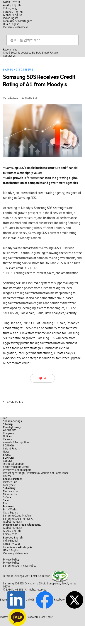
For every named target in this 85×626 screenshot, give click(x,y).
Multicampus (10, 491)
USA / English (11, 24)
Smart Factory (50, 52)
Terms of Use (10, 575)
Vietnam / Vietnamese (15, 27)
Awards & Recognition (16, 442)
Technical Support (13, 463)
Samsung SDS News (18, 69)
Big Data (36, 52)
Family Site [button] (9, 485)
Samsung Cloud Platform (18, 515)
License (7, 476)
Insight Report (11, 448)
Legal (21, 575)
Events (7, 454)
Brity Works (10, 509)
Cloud (6, 52)
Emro (6, 503)
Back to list (14, 401)
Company (8, 433)
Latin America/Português (17, 21)
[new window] (60, 575)
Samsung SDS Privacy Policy (19, 565)
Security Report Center (16, 466)
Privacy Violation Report (17, 469)
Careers (7, 439)
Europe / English (13, 11)
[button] (10, 430)
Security (15, 52)
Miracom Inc (10, 494)
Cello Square (10, 512)
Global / (12, 521)
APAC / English (12, 5)
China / (10, 8)
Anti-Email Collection (37, 575)
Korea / (11, 1)
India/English (11, 18)
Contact (7, 460)
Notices (7, 436)
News (6, 451)
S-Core (7, 497)
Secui (6, 500)
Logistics (26, 52)
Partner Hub (10, 482)
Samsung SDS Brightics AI (18, 518)
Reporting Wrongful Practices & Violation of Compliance (35, 473)
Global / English (12, 15)
